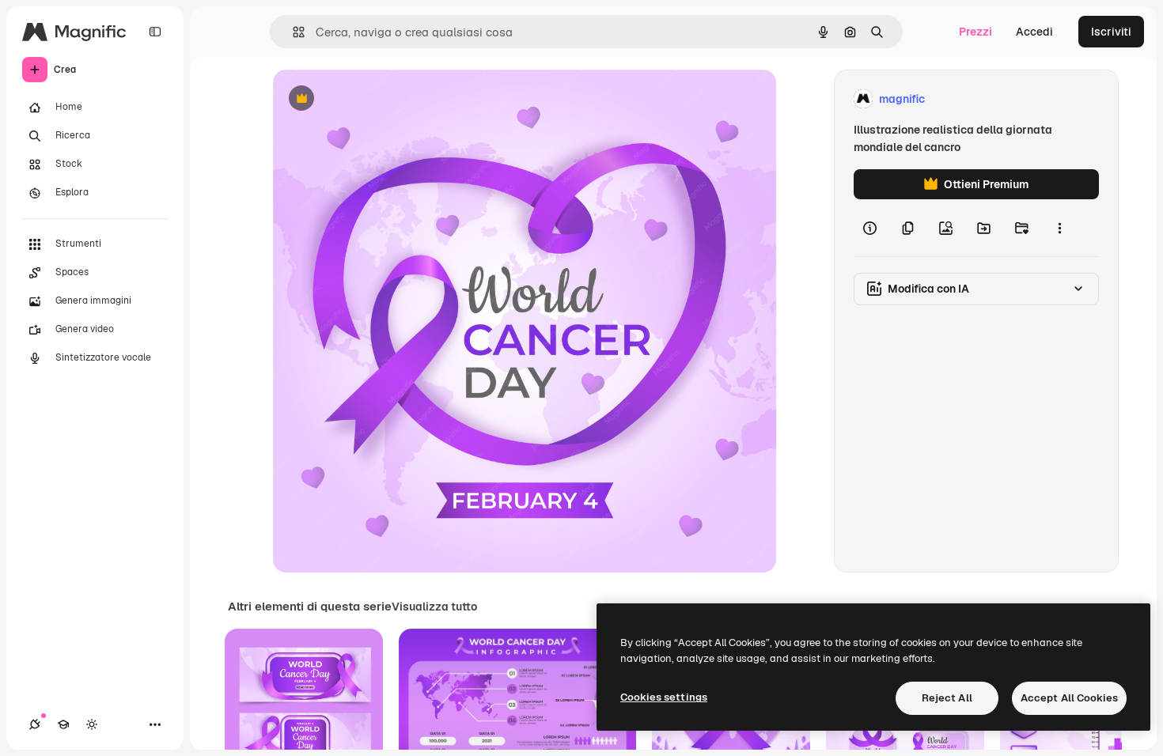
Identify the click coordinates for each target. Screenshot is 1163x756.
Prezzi (975, 32)
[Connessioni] (34, 724)
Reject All (947, 698)
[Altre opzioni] (1059, 228)
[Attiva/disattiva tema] (91, 724)
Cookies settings (663, 697)
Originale (377, 99)
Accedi (1034, 32)
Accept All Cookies (1069, 698)
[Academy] (63, 724)
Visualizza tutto (434, 606)
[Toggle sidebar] (155, 31)
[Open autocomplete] (292, 32)
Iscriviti (1111, 32)
